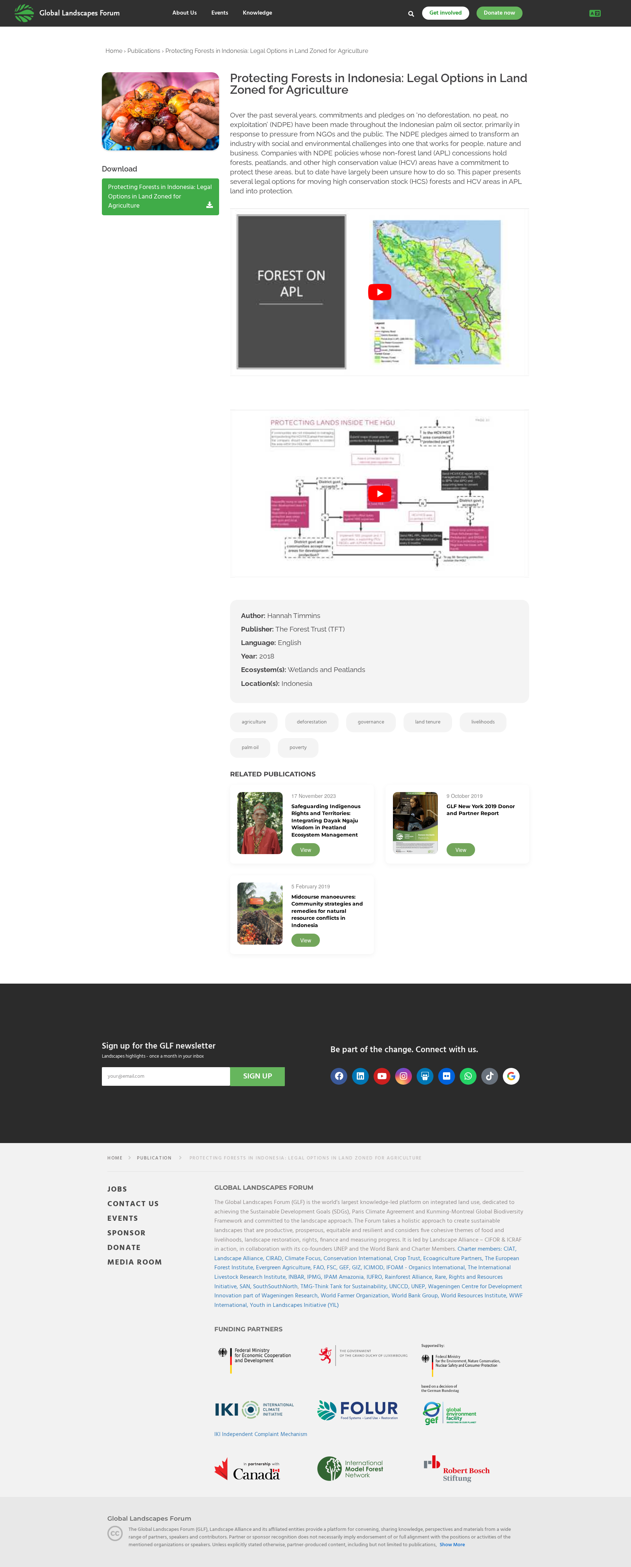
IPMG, (315, 1277)
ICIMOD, (375, 1268)
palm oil (250, 748)
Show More (452, 1545)
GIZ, (358, 1268)
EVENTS (122, 1218)
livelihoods (483, 722)
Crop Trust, (408, 1258)
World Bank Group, (416, 1296)
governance (371, 722)
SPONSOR (126, 1233)
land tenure (427, 722)
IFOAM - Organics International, (427, 1268)
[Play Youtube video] (379, 292)
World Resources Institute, (475, 1296)
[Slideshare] (425, 1076)
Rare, (442, 1277)
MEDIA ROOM (134, 1262)
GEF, (345, 1268)
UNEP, (419, 1286)
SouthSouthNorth (275, 1286)
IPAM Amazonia (344, 1277)
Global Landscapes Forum (79, 13)
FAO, (320, 1268)
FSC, (333, 1268)
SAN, (246, 1286)
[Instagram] (403, 1076)
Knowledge (257, 13)
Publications (143, 50)
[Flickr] (446, 1076)
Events (219, 13)
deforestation (312, 722)
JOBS (117, 1189)
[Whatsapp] (468, 1076)
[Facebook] (338, 1076)
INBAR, (297, 1277)
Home (114, 50)
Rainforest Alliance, (410, 1277)
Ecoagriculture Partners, (454, 1258)
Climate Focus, (304, 1258)
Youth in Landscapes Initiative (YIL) (294, 1305)
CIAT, (510, 1249)
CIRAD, (275, 1258)
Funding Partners (248, 1328)
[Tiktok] (489, 1076)
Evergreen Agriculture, (284, 1268)
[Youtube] (382, 1076)
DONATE (124, 1248)
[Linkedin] (360, 1076)
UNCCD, (400, 1286)
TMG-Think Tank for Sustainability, (345, 1286)
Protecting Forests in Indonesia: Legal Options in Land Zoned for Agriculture (160, 196)
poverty (298, 748)
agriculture (254, 722)
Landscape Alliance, (240, 1258)
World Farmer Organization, (356, 1296)
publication (154, 1158)
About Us (184, 13)
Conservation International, (359, 1258)
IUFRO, (376, 1277)
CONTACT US (133, 1204)
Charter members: (480, 1249)
